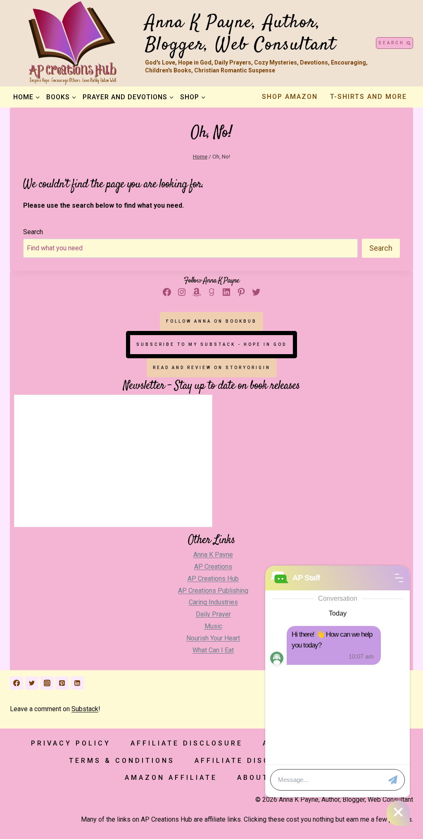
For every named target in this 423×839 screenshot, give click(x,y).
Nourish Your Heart (213, 638)
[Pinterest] (62, 683)
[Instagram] (47, 683)
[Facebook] (16, 683)
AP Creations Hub (213, 579)
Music (213, 626)
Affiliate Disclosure (187, 743)
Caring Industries (213, 602)
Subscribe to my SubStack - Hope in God (211, 344)
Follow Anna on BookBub (211, 321)
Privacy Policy (71, 743)
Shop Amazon (290, 97)
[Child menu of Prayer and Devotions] (128, 96)
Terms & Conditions (122, 761)
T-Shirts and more (368, 97)
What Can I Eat (213, 650)
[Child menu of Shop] (193, 96)
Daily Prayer (213, 614)
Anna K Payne (213, 555)
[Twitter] (31, 683)
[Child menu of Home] (26, 96)
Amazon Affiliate (171, 777)
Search (33, 232)
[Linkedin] (77, 683)
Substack (84, 709)
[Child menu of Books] (61, 96)
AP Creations (213, 567)
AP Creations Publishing (213, 590)
